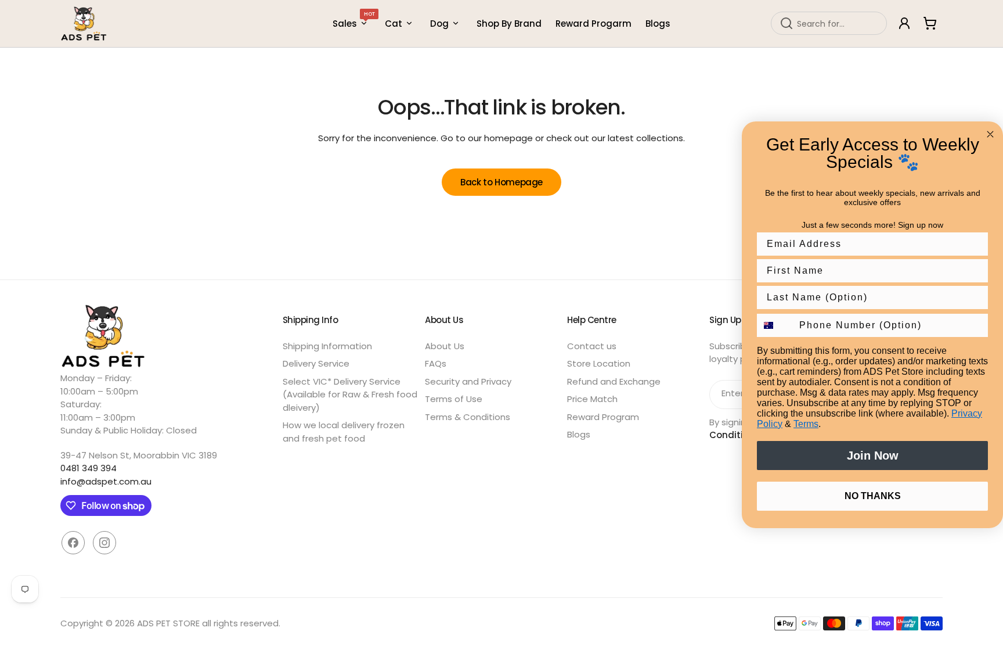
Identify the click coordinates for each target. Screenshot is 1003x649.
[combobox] (829, 23)
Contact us (591, 346)
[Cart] (930, 23)
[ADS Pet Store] (84, 23)
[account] (904, 23)
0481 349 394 (88, 468)
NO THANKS (873, 496)
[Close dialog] (990, 134)
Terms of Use (453, 399)
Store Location (598, 363)
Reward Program (603, 417)
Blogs (578, 434)
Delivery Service (316, 363)
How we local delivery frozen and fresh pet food (344, 431)
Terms (805, 424)
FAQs (435, 363)
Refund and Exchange (614, 381)
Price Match (592, 399)
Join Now (873, 455)
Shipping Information (327, 346)
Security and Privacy (468, 381)
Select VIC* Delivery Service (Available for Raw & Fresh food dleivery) (350, 394)
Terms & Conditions (467, 417)
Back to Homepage (501, 182)
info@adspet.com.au (105, 481)
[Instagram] (104, 542)
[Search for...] (786, 23)
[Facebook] (73, 542)
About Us (444, 346)
